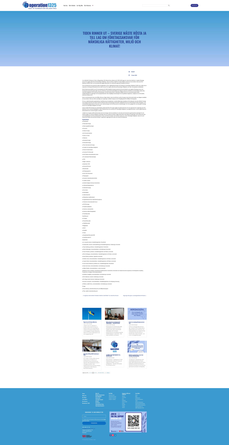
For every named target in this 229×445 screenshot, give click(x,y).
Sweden (123, 404)
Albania (123, 396)
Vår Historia (87, 5)
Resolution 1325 (86, 403)
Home (83, 393)
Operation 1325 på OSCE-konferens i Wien (91, 354)
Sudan (123, 403)
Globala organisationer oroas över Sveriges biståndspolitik (136, 355)
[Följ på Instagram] (113, 435)
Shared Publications (139, 402)
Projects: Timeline (112, 399)
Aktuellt (133, 71)
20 (100, 372)
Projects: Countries (112, 398)
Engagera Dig (194, 5)
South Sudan (124, 401)
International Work (112, 396)
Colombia (124, 397)
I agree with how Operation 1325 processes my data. (94, 420)
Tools (136, 400)
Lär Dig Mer (80, 5)
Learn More (84, 399)
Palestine (124, 400)
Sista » (108, 372)
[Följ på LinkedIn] (115, 435)
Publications (137, 398)
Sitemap (90, 439)
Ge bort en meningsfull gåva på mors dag (136, 322)
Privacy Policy (85, 439)
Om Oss (66, 5)
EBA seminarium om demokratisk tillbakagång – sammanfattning (113, 322)
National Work (111, 395)
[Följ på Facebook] (110, 435)
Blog (136, 396)
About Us (84, 395)
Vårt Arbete (72, 5)
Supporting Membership (140, 403)
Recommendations (139, 399)
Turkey (123, 406)
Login (94, 439)
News (136, 395)
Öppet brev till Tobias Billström (90, 322)
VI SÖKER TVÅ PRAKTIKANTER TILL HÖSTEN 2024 (113, 355)
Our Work (84, 397)
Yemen (123, 407)
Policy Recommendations (140, 405)
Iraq (123, 398)
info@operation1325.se (88, 428)
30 (102, 372)
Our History (84, 401)
